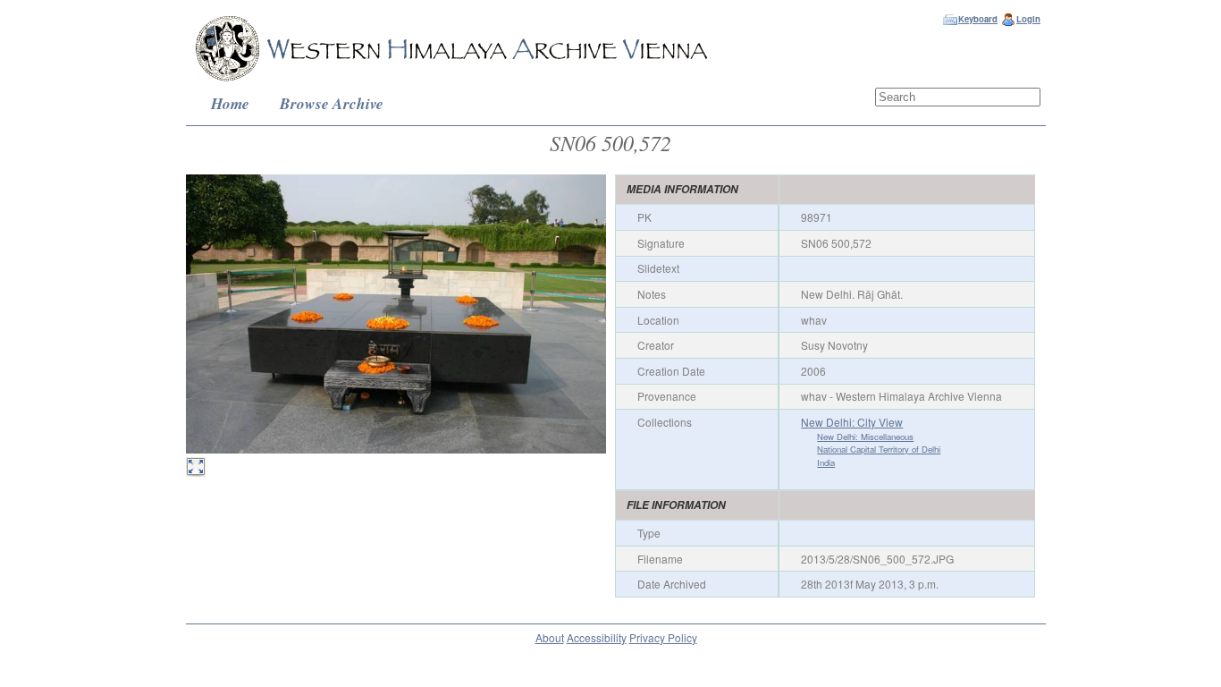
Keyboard (978, 19)
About (549, 637)
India (826, 462)
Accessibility (597, 637)
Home (230, 103)
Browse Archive (331, 103)
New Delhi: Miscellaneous (865, 436)
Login (1028, 19)
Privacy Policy (663, 637)
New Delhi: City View (852, 421)
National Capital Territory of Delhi (878, 449)
